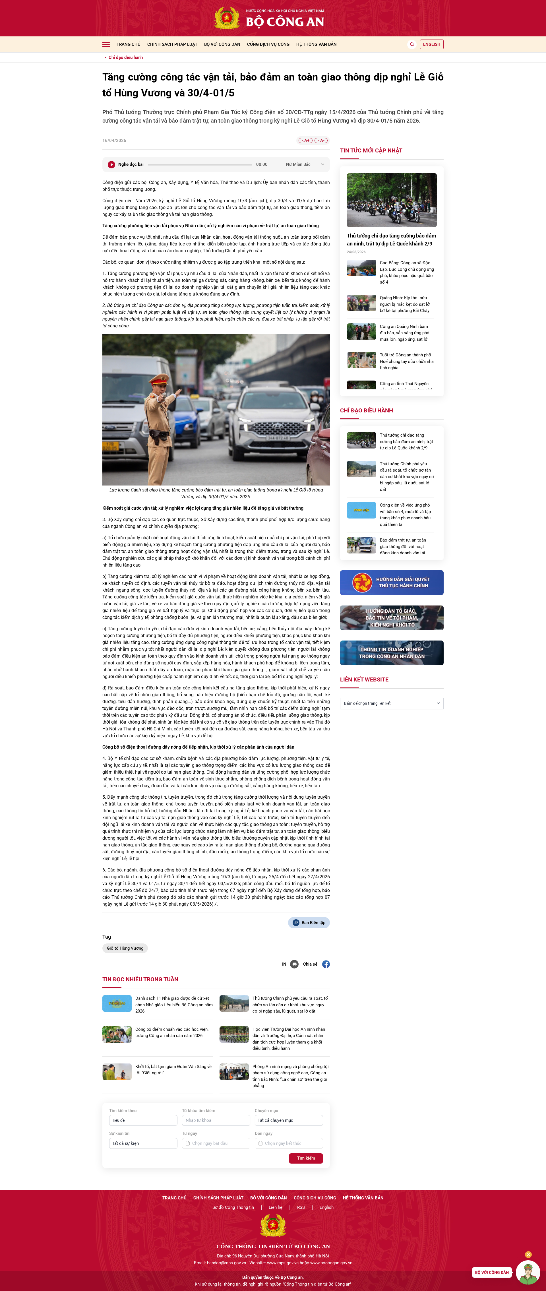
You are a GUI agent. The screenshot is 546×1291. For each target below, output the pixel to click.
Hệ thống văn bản (316, 44)
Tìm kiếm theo (123, 1110)
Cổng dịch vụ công (268, 44)
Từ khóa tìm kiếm (198, 1110)
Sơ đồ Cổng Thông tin (233, 1207)
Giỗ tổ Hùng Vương (125, 948)
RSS (301, 1207)
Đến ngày (263, 1133)
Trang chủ (128, 44)
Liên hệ (275, 1207)
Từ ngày (189, 1133)
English (327, 1207)
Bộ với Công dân (222, 44)
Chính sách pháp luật (172, 44)
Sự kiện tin (119, 1133)
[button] (143, 1120)
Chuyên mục (266, 1110)
